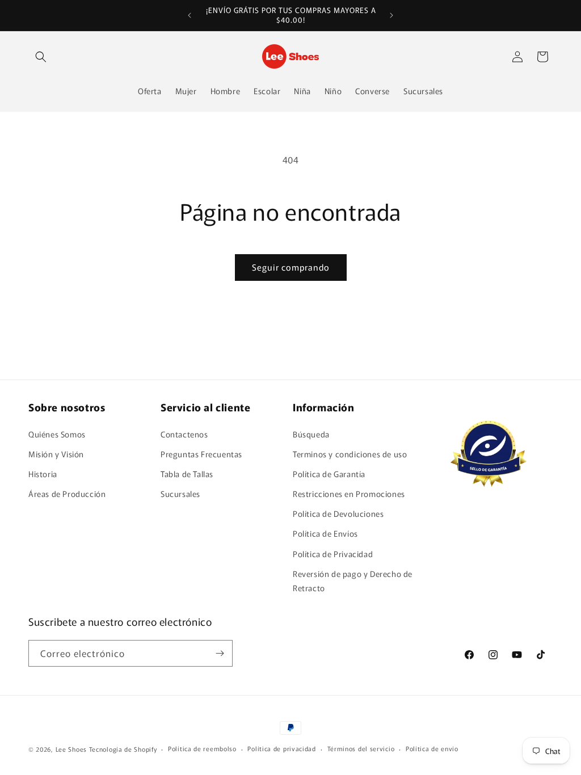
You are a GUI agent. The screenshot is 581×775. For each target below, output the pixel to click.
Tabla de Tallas (187, 473)
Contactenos (184, 434)
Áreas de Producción (67, 493)
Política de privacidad (281, 748)
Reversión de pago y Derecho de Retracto (352, 580)
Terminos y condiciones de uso (350, 454)
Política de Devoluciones (338, 513)
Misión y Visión (56, 454)
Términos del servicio (361, 748)
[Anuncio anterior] (189, 15)
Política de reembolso (202, 748)
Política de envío (432, 748)
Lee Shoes (71, 748)
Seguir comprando (291, 267)
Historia (42, 473)
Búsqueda (311, 434)
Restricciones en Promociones (349, 493)
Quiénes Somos (57, 434)
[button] (40, 56)
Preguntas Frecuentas (201, 454)
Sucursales (180, 493)
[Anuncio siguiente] (391, 15)
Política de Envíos (325, 533)
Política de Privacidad (333, 553)
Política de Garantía (329, 473)
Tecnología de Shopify (123, 748)
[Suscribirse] (219, 653)
